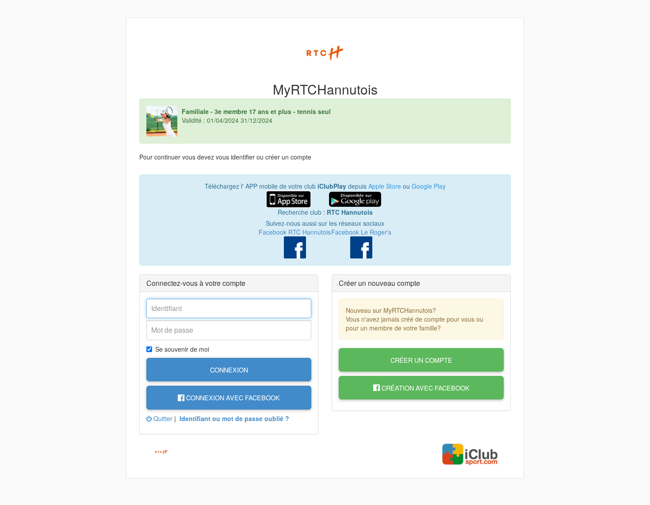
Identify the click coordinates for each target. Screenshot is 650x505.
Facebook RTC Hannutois (295, 232)
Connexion (229, 369)
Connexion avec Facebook (232, 397)
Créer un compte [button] (421, 360)
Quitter (162, 418)
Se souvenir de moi (182, 349)
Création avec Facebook (425, 387)
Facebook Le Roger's (361, 232)
